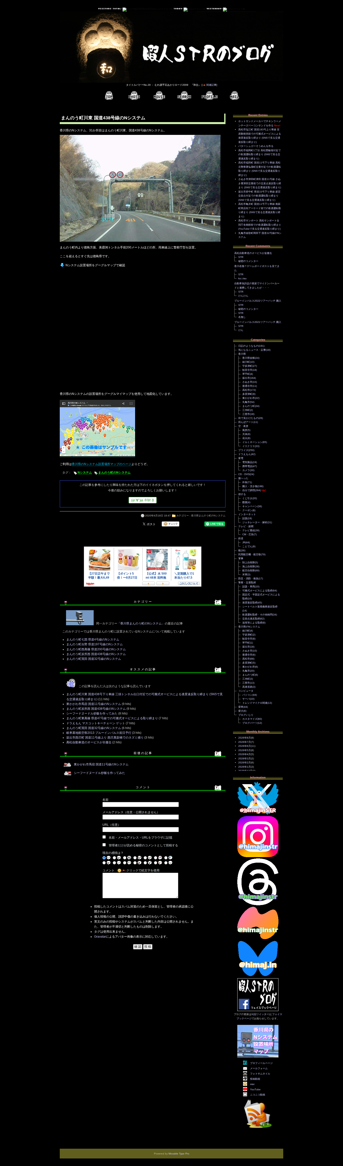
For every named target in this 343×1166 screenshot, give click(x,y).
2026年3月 (244, 758)
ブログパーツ (249, 723)
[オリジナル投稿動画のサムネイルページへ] (159, 96)
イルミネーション (252, 442)
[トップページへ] (109, 96)
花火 (244, 438)
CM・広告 (248, 534)
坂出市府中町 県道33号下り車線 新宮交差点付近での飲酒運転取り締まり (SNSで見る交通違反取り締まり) (259, 195)
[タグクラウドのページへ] (184, 96)
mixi (252, 1084)
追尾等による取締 (252, 622)
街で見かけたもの (248, 418)
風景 (244, 430)
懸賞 (244, 502)
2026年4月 (244, 754)
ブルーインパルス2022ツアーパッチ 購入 (257, 300)
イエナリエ (248, 446)
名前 (105, 799)
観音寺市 (247, 370)
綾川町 (246, 362)
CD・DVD (244, 474)
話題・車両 (248, 586)
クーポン (247, 510)
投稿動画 (255, 1079)
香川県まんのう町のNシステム (208, 515)
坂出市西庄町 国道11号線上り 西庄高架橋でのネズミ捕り (105, 737)
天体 (244, 434)
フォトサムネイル (260, 1073)
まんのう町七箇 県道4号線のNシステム (92, 639)
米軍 (244, 574)
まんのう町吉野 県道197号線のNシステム (94, 644)
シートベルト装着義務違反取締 (259, 606)
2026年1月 (244, 766)
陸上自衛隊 (248, 562)
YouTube (255, 1089)
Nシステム (85, 472)
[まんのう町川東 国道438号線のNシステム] (140, 242)
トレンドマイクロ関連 (254, 702)
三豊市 (246, 414)
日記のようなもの (248, 345)
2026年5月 (244, 750)
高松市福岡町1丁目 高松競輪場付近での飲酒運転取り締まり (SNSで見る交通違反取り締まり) (259, 154)
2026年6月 (244, 746)
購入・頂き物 (249, 486)
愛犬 (240, 710)
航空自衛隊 (248, 570)
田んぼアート (245, 422)
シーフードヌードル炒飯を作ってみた (92, 713)
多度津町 (247, 394)
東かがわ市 (248, 398)
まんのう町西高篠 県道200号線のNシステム (96, 649)
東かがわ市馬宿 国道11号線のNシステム (93, 704)
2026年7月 (244, 742)
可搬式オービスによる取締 (257, 590)
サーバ (246, 698)
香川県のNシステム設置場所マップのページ (101, 464)
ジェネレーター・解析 (254, 522)
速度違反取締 (249, 602)
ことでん (247, 546)
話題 (244, 518)
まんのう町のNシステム (114, 472)
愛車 (240, 706)
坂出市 (246, 378)
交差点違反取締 (251, 618)
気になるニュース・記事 (252, 349)
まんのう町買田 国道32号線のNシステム (93, 659)
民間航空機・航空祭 (249, 554)
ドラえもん (244, 454)
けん (240, 330)
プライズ (243, 450)
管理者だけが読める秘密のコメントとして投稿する (143, 845)
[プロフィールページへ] (209, 96)
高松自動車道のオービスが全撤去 (88, 742)
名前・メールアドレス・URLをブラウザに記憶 (140, 837)
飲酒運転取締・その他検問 (257, 614)
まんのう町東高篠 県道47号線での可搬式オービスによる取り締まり (112, 718)
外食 (244, 482)
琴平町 (246, 374)
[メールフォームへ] (234, 96)
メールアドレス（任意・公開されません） (131, 812)
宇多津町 (247, 366)
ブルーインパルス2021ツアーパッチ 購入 (257, 322)
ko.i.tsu (242, 278)
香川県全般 (248, 357)
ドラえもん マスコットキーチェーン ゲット (95, 723)
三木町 (246, 410)
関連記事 (211, 84)
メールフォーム (259, 1068)
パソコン (247, 694)
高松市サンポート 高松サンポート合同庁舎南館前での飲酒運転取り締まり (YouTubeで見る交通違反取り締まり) (259, 224)
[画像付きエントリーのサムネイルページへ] (134, 96)
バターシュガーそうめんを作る (255, 146)
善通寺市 (247, 386)
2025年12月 (245, 770)
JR (243, 542)
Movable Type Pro (178, 1153)
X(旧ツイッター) (260, 1014)
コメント (108, 870)
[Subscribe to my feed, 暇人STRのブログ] (258, 1128)
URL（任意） (111, 825)
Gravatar (100, 936)
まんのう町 (248, 406)
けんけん (243, 295)
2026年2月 (244, 762)
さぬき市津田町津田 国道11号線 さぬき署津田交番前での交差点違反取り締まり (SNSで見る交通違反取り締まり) (259, 183)
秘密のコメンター (248, 261)
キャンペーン (249, 506)
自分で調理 (248, 490)
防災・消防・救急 (248, 578)
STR (240, 257)
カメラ (246, 470)
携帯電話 (247, 466)
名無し (242, 317)
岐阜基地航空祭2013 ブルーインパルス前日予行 (98, 733)
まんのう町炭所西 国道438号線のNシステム (96, 654)
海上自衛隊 (248, 566)
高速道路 (247, 686)
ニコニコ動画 (257, 1094)
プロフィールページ (261, 1063)
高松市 (246, 390)
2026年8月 (244, 737)
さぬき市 (247, 382)
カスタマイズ (249, 718)
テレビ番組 (248, 530)
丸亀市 (246, 402)
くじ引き (247, 498)
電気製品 (247, 462)
